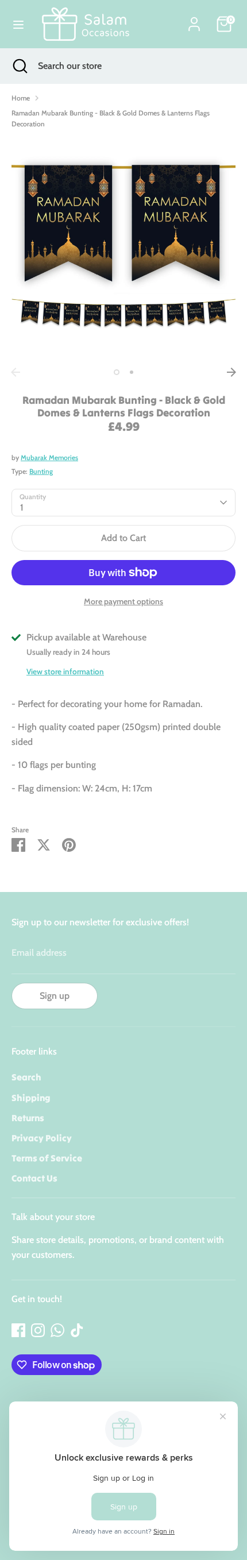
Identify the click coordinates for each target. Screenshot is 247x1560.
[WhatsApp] (57, 1330)
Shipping (31, 1097)
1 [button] (116, 372)
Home (20, 98)
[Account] (194, 19)
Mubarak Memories (49, 457)
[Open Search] (19, 66)
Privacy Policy (41, 1138)
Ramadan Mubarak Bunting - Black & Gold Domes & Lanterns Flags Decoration (110, 118)
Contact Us (34, 1178)
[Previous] (15, 372)
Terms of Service (46, 1158)
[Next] (231, 372)
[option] (123, 250)
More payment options (123, 601)
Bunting (41, 471)
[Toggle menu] (18, 24)
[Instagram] (38, 1330)
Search (26, 1077)
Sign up (55, 995)
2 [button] (131, 372)
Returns (27, 1117)
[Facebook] (18, 1330)
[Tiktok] (77, 1330)
